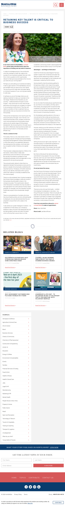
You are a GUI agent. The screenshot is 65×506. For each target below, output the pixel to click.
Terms (25, 494)
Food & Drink (6, 372)
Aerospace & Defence (9, 318)
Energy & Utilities (7, 354)
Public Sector (6, 408)
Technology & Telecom (9, 418)
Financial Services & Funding (18, 13)
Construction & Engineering (10, 343)
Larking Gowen (46, 301)
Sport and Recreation (8, 415)
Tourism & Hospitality (8, 422)
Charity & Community (12, 252)
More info (30, 503)
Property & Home (7, 404)
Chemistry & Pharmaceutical (10, 340)
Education (5, 351)
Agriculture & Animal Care (10, 322)
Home (5, 13)
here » (10, 220)
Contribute (34, 478)
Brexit (4, 329)
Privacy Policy (18, 494)
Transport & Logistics (8, 429)
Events (4, 361)
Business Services (11, 289)
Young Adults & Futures (9, 440)
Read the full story (10, 267)
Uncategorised (7, 433)
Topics (22, 478)
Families (5, 365)
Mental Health (6, 397)
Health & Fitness (7, 376)
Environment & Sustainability (10, 358)
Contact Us (47, 478)
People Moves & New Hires (10, 401)
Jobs (4, 383)
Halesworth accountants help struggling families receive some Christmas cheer (16, 259)
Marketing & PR (7, 393)
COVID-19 (5, 347)
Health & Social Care (8, 379)
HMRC (13, 298)
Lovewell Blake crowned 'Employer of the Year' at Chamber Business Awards (45, 259)
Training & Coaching (8, 426)
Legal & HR (6, 386)
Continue (58, 502)
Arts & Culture (6, 326)
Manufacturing (7, 390)
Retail (4, 411)
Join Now (54, 447)
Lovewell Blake (16, 32)
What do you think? (8, 436)
